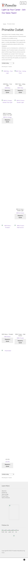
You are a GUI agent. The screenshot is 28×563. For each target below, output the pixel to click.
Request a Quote (7, 91)
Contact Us (4, 492)
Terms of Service (6, 497)
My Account (4, 560)
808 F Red (20, 86)
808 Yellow (7, 335)
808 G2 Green (20, 211)
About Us (4, 491)
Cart (22, 559)
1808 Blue (7, 86)
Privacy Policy (5, 496)
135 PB (7, 461)
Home (4, 24)
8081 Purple (20, 336)
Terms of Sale (5, 494)
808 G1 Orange (7, 115)
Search (14, 560)
